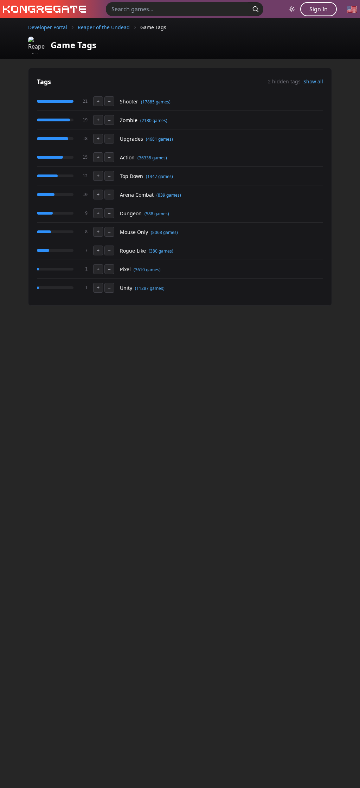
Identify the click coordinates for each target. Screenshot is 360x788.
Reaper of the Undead (104, 27)
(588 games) (156, 214)
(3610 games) (147, 270)
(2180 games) (153, 120)
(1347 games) (159, 176)
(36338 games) (152, 158)
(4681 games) (159, 139)
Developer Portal (47, 27)
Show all (313, 81)
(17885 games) (156, 102)
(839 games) (168, 195)
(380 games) (161, 251)
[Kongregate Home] (43, 9)
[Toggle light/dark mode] (291, 9)
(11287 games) (150, 288)
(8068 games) (164, 232)
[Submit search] (255, 9)
